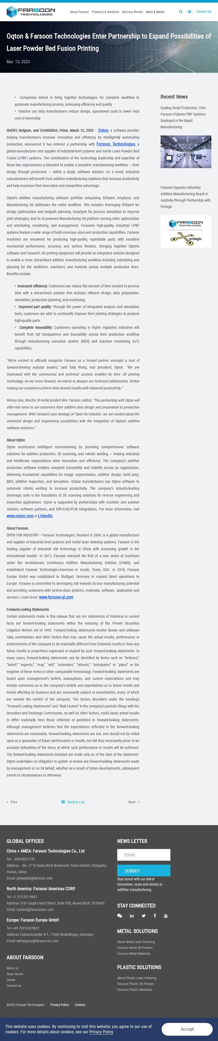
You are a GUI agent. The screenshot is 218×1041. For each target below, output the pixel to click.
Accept (187, 1029)
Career (11, 980)
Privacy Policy (60, 1005)
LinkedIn (45, 515)
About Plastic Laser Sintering (136, 978)
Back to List (76, 802)
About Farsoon (79, 12)
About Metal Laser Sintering (136, 942)
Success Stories (132, 12)
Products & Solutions (105, 12)
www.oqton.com (20, 515)
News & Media (155, 12)
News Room (15, 974)
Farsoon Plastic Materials (134, 990)
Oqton (103, 130)
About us (13, 968)
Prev (14, 802)
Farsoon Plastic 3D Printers (135, 984)
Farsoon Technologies (116, 144)
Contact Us (203, 12)
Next (131, 802)
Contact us (14, 986)
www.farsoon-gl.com (56, 597)
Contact (80, 1005)
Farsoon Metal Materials (133, 953)
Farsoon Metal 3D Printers (135, 948)
